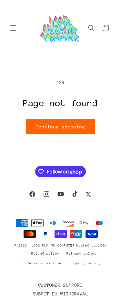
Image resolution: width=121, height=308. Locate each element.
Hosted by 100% (91, 245)
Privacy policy (81, 254)
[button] (13, 28)
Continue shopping (60, 126)
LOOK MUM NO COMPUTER (53, 245)
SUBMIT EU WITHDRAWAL (60, 293)
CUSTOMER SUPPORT (60, 285)
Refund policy (45, 254)
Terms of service (44, 263)
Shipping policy (85, 263)
